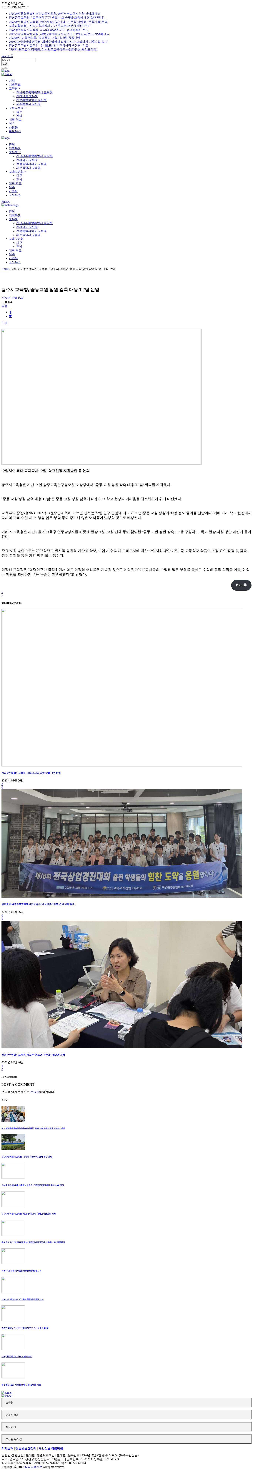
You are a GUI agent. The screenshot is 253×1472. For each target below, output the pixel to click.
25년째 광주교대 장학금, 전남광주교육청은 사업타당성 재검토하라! (53, 49)
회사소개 (7, 1448)
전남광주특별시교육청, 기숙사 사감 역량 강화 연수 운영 (31, 772)
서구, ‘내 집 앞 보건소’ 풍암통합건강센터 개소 (22, 1299)
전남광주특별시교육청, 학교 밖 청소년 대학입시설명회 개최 (33, 1054)
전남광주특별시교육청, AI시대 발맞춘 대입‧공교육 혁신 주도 (48, 29)
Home (5, 268)
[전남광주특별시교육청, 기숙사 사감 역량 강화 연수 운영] (121, 765)
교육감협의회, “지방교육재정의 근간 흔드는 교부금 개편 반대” (50, 25)
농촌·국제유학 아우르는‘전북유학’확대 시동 (21, 1271)
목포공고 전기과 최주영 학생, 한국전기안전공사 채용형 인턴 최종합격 (33, 1242)
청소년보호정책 (26, 1448)
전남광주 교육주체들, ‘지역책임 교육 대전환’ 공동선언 (44, 37)
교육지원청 (12, 1414)
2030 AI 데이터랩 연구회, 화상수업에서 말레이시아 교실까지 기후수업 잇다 (58, 41)
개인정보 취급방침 (51, 1448)
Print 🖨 (241, 585)
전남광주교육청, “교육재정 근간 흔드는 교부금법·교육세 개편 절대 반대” (56, 17)
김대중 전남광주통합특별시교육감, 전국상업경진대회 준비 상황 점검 (38, 904)
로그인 (4, 67)
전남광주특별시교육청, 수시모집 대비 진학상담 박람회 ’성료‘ (49, 45)
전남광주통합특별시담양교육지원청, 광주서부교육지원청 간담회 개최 (55, 13)
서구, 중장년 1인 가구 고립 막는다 (16, 1356)
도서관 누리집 (14, 1439)
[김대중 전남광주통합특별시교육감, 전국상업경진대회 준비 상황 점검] (121, 896)
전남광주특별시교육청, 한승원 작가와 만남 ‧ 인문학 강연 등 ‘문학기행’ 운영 (58, 21)
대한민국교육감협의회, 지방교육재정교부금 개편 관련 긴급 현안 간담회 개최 (59, 33)
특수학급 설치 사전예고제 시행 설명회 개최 (21, 1385)
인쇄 (4, 322)
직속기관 (11, 1427)
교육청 (9, 1402)
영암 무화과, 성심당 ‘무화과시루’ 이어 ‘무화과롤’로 (25, 1328)
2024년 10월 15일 (12, 298)
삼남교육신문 (33, 1466)
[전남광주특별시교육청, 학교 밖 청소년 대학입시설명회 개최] (121, 1047)
